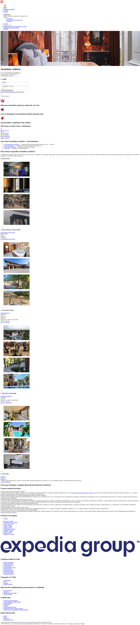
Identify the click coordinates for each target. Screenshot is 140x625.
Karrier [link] (5, 617)
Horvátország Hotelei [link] (8, 571)
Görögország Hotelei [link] (8, 570)
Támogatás (6, 10)
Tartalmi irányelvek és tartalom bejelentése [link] (13, 608)
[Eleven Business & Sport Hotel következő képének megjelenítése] (2, 227)
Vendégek (3, 75)
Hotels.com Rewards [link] (8, 620)
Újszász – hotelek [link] (8, 525)
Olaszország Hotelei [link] (8, 563)
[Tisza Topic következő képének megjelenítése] (2, 471)
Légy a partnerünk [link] (8, 590)
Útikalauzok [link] (6, 618)
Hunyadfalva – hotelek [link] (9, 534)
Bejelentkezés (7, 14)
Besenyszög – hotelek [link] (9, 521)
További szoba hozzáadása (7, 90)
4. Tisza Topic (7, 148)
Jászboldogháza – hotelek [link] (9, 529)
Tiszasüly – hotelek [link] (8, 531)
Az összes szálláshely (5, 482)
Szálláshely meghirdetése (9, 9)
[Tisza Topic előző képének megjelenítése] (1, 471)
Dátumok (3, 74)
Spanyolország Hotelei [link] (9, 572)
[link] (18, 21)
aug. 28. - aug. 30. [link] (5, 135)
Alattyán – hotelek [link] (8, 526)
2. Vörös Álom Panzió (9, 145)
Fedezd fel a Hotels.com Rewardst (14, 20)
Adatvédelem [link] (7, 604)
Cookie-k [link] (6, 605)
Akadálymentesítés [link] (8, 603)
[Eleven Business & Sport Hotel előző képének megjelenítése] (1, 227)
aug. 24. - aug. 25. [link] (5, 130)
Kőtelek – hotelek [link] (8, 533)
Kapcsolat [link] (6, 583)
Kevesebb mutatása (5, 158)
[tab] (6, 518)
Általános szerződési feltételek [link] (10, 600)
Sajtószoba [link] (6, 591)
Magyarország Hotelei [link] (9, 562)
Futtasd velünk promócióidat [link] (10, 593)
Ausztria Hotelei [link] (7, 566)
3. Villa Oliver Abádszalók (10, 147)
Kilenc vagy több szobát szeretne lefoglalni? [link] (11, 92)
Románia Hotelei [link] (7, 568)
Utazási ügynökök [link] (8, 594)
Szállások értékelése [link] (8, 584)
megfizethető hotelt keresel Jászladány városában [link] (82, 492)
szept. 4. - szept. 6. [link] (5, 138)
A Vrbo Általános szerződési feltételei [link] (12, 602)
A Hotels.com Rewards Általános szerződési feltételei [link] (16, 609)
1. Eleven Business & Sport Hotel (11, 144)
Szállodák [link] (6, 23)
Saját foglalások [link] (7, 580)
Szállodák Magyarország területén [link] (11, 27)
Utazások (6, 12)
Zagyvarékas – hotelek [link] (9, 523)
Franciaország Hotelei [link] (9, 574)
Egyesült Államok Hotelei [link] (9, 567)
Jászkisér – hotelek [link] (8, 527)
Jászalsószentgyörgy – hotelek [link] (10, 522)
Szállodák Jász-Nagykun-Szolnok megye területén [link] (15, 26)
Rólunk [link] (5, 616)
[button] (70, 516)
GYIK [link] (5, 581)
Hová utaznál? (4, 72)
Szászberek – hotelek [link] (8, 530)
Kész (22, 92)
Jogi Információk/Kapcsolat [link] (10, 607)
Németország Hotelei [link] (8, 565)
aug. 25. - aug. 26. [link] (5, 133)
